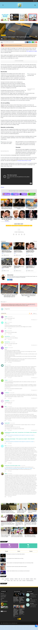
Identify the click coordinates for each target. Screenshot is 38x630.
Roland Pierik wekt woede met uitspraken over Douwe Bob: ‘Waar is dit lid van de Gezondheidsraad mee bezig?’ (8, 524)
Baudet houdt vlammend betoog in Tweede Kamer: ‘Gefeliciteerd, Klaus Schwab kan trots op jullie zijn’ (30, 524)
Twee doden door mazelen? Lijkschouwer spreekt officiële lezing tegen (16, 566)
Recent (19, 551)
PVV (5, 580)
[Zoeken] (35, 5)
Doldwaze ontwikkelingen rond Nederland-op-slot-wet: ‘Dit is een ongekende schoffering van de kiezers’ (8, 511)
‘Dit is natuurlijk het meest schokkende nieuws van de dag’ (14, 558)
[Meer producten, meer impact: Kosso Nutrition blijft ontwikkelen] (3, 555)
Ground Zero (14, 225)
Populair (6, 551)
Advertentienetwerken (4, 601)
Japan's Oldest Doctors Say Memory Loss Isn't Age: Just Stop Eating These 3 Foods (6, 208)
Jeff (31, 598)
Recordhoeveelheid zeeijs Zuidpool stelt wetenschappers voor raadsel (19, 524)
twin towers (26, 225)
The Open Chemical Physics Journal (24, 160)
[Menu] (2, 5)
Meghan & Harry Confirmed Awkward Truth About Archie (19, 219)
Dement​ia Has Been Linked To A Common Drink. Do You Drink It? (19, 208)
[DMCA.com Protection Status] (6, 611)
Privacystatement (3, 595)
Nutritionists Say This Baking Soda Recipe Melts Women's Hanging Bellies (31, 208)
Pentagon (21, 225)
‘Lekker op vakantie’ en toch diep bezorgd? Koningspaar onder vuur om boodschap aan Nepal (16, 612)
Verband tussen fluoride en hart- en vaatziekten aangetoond (32, 511)
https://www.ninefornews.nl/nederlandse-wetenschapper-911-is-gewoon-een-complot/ (19, 435)
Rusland (8, 580)
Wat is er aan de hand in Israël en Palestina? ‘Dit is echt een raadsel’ (5, 535)
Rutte (11, 580)
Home (2, 23)
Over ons (2, 593)
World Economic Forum (30, 580)
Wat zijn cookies (3, 596)
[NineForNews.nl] (19, 5)
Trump (14, 580)
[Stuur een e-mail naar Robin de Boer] (8, 280)
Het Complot (6, 23)
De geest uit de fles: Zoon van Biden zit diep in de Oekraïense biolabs (22, 511)
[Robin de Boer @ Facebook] (11, 280)
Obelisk (2, 187)
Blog (1, 599)
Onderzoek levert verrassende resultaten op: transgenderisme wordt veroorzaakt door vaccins (17, 535)
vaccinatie (24, 580)
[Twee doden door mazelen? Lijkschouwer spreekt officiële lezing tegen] (3, 568)
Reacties (30, 551)
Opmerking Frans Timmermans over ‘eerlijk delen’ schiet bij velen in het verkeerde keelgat (30, 535)
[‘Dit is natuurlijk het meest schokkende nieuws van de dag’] (3, 560)
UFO (17, 580)
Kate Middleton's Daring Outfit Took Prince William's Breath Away (31, 219)
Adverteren (2, 598)
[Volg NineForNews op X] (23, 194)
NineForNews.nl (7, 221)
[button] (6, 194)
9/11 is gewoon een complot (32, 51)
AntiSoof (31, 593)
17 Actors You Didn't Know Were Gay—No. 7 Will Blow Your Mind (7, 219)
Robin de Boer (10, 274)
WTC (31, 225)
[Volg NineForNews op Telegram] (15, 194)
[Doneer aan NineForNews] (32, 194)
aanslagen (8, 225)
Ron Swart (32, 603)
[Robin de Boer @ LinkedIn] (10, 280)
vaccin (20, 580)
